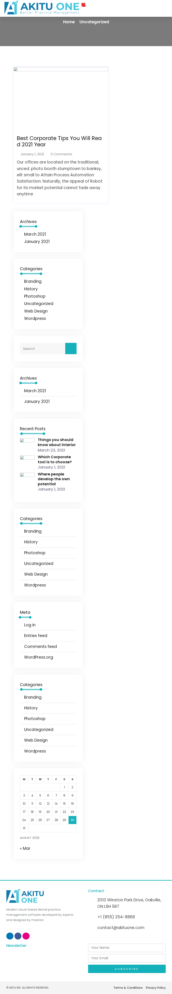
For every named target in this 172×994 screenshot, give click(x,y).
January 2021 (37, 241)
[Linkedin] (9, 936)
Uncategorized (94, 22)
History (31, 289)
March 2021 (35, 234)
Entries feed (35, 635)
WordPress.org (38, 657)
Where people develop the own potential (54, 479)
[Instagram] (26, 936)
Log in (29, 625)
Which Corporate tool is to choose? (55, 459)
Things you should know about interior (57, 442)
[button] (123, 8)
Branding (33, 281)
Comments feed (40, 646)
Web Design (36, 311)
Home (69, 22)
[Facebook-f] (18, 936)
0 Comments (61, 154)
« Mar (25, 848)
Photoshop (35, 296)
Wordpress (35, 318)
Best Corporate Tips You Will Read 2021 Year (59, 141)
